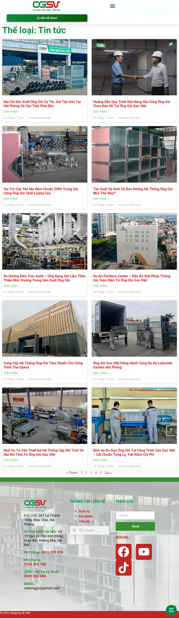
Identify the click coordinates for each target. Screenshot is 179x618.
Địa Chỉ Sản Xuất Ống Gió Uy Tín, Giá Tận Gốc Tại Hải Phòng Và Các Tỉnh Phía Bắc (42, 104)
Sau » (108, 473)
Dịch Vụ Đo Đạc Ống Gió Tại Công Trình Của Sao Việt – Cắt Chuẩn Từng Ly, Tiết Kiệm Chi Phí (134, 452)
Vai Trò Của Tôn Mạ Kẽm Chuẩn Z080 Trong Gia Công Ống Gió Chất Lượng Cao (40, 191)
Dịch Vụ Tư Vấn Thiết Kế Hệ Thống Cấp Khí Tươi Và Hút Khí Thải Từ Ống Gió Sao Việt (43, 452)
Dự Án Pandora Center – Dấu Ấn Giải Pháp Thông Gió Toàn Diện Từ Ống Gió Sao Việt (131, 278)
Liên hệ (84, 521)
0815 (45, 552)
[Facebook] (124, 552)
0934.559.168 (35, 564)
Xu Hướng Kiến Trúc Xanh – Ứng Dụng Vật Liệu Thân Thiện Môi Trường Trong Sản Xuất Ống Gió (44, 278)
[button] (112, 6)
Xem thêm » (11, 111)
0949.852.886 (35, 576)
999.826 (56, 552)
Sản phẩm (86, 516)
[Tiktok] (124, 568)
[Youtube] (144, 552)
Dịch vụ (84, 511)
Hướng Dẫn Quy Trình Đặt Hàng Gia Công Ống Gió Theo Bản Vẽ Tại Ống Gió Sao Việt (131, 104)
